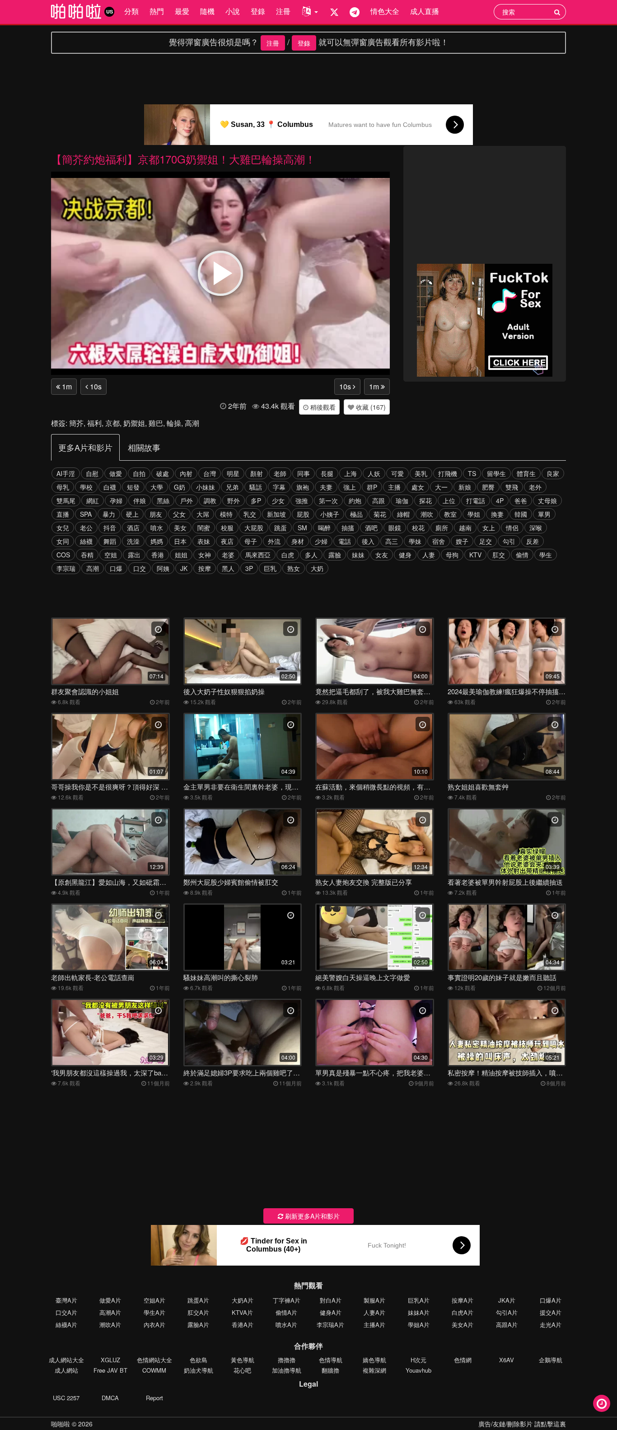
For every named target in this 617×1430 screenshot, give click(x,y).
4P (500, 500)
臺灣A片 (66, 1300)
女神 (204, 554)
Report (154, 1397)
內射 (186, 473)
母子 (250, 541)
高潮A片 (110, 1312)
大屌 (202, 514)
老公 (86, 527)
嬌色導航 (374, 1359)
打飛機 (447, 473)
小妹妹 (205, 486)
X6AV (506, 1359)
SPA (86, 514)
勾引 (509, 541)
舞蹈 (109, 541)
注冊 (283, 11)
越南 (465, 527)
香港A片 (242, 1324)
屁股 (303, 514)
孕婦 (116, 500)
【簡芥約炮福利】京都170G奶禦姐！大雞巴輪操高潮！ (183, 159)
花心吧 (242, 1370)
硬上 (132, 514)
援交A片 (550, 1312)
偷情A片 (286, 1312)
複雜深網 (374, 1370)
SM (302, 527)
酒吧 (371, 527)
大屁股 (253, 527)
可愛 (397, 473)
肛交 (498, 554)
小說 (232, 11)
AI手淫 (65, 473)
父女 (179, 514)
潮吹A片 (110, 1324)
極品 (356, 514)
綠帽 (403, 514)
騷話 (255, 486)
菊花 (380, 514)
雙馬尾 (65, 500)
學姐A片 (419, 1324)
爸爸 (520, 500)
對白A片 (330, 1300)
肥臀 (488, 486)
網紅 (92, 500)
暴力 (109, 514)
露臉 (334, 554)
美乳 (421, 473)
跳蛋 (280, 527)
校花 (418, 527)
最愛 (182, 11)
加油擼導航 (286, 1370)
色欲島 (198, 1359)
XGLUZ (110, 1359)
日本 (180, 541)
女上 (488, 527)
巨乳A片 (419, 1300)
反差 (532, 541)
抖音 (109, 527)
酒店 (133, 527)
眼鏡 (394, 527)
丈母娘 (547, 500)
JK (183, 568)
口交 (139, 568)
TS (472, 473)
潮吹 (427, 514)
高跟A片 (507, 1324)
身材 (297, 541)
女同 (62, 541)
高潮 (192, 423)
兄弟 (232, 486)
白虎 (287, 554)
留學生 (496, 473)
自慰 (92, 473)
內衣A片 (154, 1324)
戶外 (186, 500)
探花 (425, 500)
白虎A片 (462, 1312)
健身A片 (330, 1312)
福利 (94, 423)
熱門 (157, 11)
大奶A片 (242, 1300)
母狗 (452, 554)
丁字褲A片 (286, 1300)
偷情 (522, 554)
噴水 (156, 527)
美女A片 (462, 1324)
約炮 (355, 500)
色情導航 (330, 1359)
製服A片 (374, 1300)
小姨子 (329, 514)
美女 (180, 527)
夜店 (227, 541)
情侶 (512, 527)
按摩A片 (462, 1300)
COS (63, 554)
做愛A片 (110, 1300)
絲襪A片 (66, 1324)
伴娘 (139, 500)
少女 (278, 500)
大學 (156, 486)
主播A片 (374, 1324)
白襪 (109, 486)
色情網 (463, 1359)
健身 (405, 554)
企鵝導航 (550, 1359)
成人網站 (66, 1370)
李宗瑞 (65, 568)
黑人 (228, 568)
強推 (301, 500)
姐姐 (181, 554)
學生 (545, 554)
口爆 (116, 568)
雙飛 (511, 486)
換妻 (497, 514)
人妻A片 (374, 1312)
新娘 (464, 486)
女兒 (62, 527)
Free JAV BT (110, 1370)
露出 (134, 554)
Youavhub (418, 1370)
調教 (210, 500)
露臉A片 (198, 1324)
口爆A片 (550, 1300)
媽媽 (156, 541)
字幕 (279, 486)
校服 (227, 527)
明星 (233, 473)
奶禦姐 (134, 423)
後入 (368, 541)
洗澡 (133, 541)
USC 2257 (66, 1397)
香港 (157, 554)
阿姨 (163, 568)
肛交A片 (198, 1312)
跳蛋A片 (198, 1300)
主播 (394, 486)
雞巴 (156, 423)
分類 (131, 11)
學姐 (473, 514)
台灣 (209, 473)
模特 (226, 514)
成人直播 (424, 11)
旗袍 (302, 486)
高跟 (378, 500)
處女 (417, 486)
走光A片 (550, 1324)
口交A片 (66, 1312)
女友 (381, 554)
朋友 (156, 514)
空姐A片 (154, 1300)
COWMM (154, 1370)
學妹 (415, 541)
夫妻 (326, 486)
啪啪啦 (60, 1423)
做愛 (115, 473)
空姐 (110, 554)
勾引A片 (507, 1312)
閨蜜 (203, 527)
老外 (535, 486)
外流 (274, 541)
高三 (391, 541)
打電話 (475, 500)
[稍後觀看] (601, 1403)
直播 (62, 514)
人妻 (428, 554)
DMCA (110, 1397)
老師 (280, 473)
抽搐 (347, 527)
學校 (86, 486)
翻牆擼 (330, 1370)
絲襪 (86, 541)
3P (249, 568)
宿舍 (438, 541)
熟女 (293, 568)
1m (66, 386)
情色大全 (384, 11)
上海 (350, 473)
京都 (112, 423)
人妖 (374, 473)
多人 (311, 554)
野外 (233, 500)
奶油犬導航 (198, 1370)
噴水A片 (286, 1324)
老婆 (228, 554)
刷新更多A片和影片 (311, 1215)
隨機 (207, 11)
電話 (344, 541)
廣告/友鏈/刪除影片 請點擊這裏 (522, 1423)
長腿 (327, 473)
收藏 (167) (370, 406)
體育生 (526, 473)
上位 (449, 500)
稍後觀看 (322, 406)
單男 (544, 514)
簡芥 (76, 423)
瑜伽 (402, 500)
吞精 (87, 554)
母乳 (62, 486)
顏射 (256, 473)
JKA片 (506, 1300)
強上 (349, 486)
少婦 (321, 541)
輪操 (174, 423)
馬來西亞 (258, 554)
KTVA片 (242, 1312)
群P (372, 486)
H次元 (418, 1359)
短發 (133, 486)
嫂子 (462, 541)
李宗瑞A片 (330, 1324)
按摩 (204, 568)
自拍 (139, 473)
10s (95, 386)
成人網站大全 (66, 1359)
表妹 (203, 541)
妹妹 (358, 554)
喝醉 (324, 527)
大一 (441, 486)
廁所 (441, 527)
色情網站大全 (154, 1359)
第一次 (328, 500)
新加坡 (276, 514)
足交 (485, 541)
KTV (475, 554)
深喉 (535, 527)
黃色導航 (242, 1359)
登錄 (258, 11)
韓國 (520, 514)
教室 (450, 514)
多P (256, 500)
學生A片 (154, 1312)
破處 (162, 473)
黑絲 (163, 500)
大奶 (317, 568)
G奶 (179, 486)
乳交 (249, 514)
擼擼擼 (286, 1359)
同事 (303, 473)
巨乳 (270, 568)
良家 (553, 473)
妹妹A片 (419, 1312)
